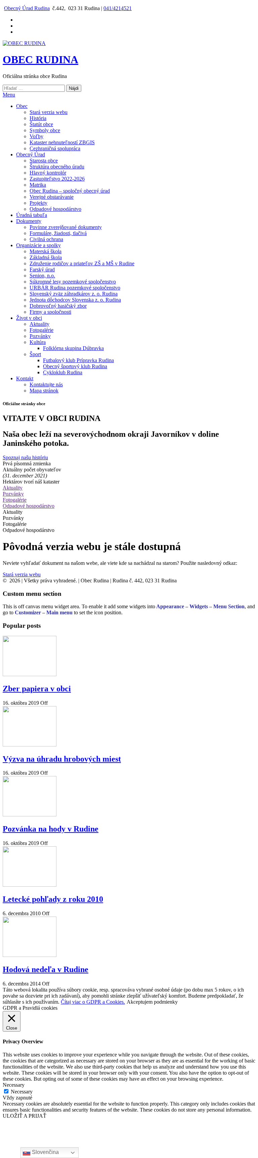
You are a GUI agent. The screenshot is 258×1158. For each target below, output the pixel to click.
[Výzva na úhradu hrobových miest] (29, 744)
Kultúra (38, 342)
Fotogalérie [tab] (15, 524)
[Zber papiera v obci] (29, 674)
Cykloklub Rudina (62, 372)
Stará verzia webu (49, 112)
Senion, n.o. (42, 275)
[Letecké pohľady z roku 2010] (29, 885)
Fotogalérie (41, 330)
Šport (35, 354)
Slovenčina (45, 1152)
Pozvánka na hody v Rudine (50, 828)
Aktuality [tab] (13, 512)
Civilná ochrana (46, 239)
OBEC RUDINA (40, 59)
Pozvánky (40, 336)
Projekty (38, 203)
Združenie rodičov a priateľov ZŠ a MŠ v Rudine (82, 263)
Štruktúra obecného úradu (57, 166)
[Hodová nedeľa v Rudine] (29, 955)
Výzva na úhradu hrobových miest (62, 759)
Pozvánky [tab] (13, 518)
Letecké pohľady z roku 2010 (53, 899)
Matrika (38, 185)
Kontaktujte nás (46, 384)
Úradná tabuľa (31, 215)
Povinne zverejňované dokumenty (66, 227)
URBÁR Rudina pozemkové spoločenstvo (75, 288)
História (38, 118)
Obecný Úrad (30, 154)
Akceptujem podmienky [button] (152, 1002)
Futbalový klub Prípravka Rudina (78, 360)
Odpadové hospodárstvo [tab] (28, 530)
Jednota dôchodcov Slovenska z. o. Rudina (75, 300)
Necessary (22, 1091)
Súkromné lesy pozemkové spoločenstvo (73, 281)
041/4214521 (117, 8)
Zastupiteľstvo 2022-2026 (57, 179)
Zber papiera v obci (37, 688)
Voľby (36, 136)
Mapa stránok (44, 390)
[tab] (129, 488)
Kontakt (24, 378)
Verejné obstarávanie (52, 197)
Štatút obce (41, 124)
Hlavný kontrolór (48, 173)
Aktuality (39, 324)
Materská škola (45, 251)
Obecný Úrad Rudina (27, 8)
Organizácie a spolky (38, 245)
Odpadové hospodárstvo (55, 209)
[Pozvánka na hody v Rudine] (29, 814)
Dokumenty (28, 221)
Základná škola (46, 257)
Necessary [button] (14, 1085)
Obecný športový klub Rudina (75, 366)
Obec (22, 106)
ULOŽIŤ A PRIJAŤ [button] (24, 1116)
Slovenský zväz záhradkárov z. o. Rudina (74, 294)
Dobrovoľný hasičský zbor (58, 306)
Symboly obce (45, 130)
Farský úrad (42, 269)
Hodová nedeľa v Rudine (45, 969)
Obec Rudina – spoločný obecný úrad (70, 191)
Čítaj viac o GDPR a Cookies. (93, 1002)
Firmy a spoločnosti (50, 312)
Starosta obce (44, 160)
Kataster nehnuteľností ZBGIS (62, 142)
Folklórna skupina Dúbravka (73, 348)
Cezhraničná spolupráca (55, 148)
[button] (25, 457)
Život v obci (29, 318)
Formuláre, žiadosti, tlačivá (58, 233)
